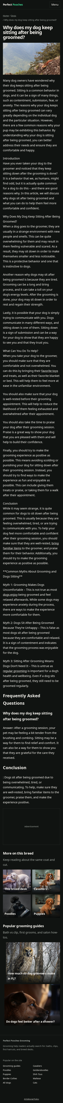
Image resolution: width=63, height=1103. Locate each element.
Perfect (13, 4)
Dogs (13, 15)
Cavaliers (37, 1065)
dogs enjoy (10, 595)
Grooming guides (11, 1065)
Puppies (7, 1074)
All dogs (7, 1082)
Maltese (37, 1078)
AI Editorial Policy (31, 1099)
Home (6, 15)
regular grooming (15, 671)
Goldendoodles (40, 1070)
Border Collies (10, 1078)
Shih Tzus (37, 1074)
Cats (35, 1082)
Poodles (7, 1070)
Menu (54, 4)
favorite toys (49, 371)
